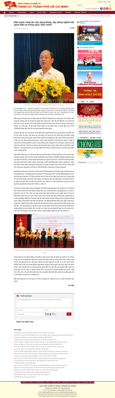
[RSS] (110, 8)
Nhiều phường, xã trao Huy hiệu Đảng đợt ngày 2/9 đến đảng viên (89, 67)
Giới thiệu (100, 2)
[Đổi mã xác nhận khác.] (55, 314)
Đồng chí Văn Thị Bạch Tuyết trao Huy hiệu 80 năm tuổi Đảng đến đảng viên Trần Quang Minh (40, 367)
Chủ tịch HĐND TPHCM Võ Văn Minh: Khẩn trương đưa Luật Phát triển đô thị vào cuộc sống (39, 346)
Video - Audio (107, 2)
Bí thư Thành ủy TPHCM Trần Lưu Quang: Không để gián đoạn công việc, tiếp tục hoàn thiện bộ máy (41, 353)
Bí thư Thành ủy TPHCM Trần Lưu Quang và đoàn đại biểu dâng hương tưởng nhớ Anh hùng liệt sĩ (41, 365)
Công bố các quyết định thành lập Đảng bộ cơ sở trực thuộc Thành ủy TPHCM (35, 356)
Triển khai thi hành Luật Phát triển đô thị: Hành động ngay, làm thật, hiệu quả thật (36, 360)
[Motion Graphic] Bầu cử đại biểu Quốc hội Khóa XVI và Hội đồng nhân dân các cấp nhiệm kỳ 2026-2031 (90, 127)
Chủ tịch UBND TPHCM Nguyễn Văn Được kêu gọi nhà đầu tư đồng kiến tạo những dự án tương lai (41, 351)
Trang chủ (24, 382)
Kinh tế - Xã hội (41, 12)
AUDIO (92, 102)
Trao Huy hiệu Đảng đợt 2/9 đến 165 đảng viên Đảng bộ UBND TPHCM (33, 337)
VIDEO (83, 102)
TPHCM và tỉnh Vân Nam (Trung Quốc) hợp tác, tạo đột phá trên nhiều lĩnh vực (36, 339)
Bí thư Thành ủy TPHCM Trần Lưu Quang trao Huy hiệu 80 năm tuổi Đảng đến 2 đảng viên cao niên (41, 342)
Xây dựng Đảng (22, 12)
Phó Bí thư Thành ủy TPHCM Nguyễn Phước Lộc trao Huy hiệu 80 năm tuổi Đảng (36, 370)
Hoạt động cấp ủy (87, 47)
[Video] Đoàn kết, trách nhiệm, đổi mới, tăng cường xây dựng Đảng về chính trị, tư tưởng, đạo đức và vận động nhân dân (90, 132)
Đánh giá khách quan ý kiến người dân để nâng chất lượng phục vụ (33, 374)
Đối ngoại (68, 12)
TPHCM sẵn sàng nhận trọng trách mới (25, 377)
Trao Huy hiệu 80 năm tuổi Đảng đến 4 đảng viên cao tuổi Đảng (31, 349)
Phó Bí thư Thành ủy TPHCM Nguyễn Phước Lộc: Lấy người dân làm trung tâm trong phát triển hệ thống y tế (44, 335)
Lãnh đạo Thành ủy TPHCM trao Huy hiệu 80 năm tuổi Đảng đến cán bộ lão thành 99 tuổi (38, 344)
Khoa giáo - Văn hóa (80, 12)
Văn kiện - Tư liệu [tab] (95, 137)
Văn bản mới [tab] (84, 137)
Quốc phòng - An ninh (56, 12)
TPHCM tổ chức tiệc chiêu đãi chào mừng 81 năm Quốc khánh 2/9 (32, 372)
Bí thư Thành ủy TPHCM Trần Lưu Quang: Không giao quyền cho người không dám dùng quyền (40, 358)
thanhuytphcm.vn (50, 396)
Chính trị (11, 12)
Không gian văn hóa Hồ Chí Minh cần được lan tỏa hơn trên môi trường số (34, 332)
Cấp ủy (32, 12)
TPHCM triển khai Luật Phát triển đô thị (25, 363)
